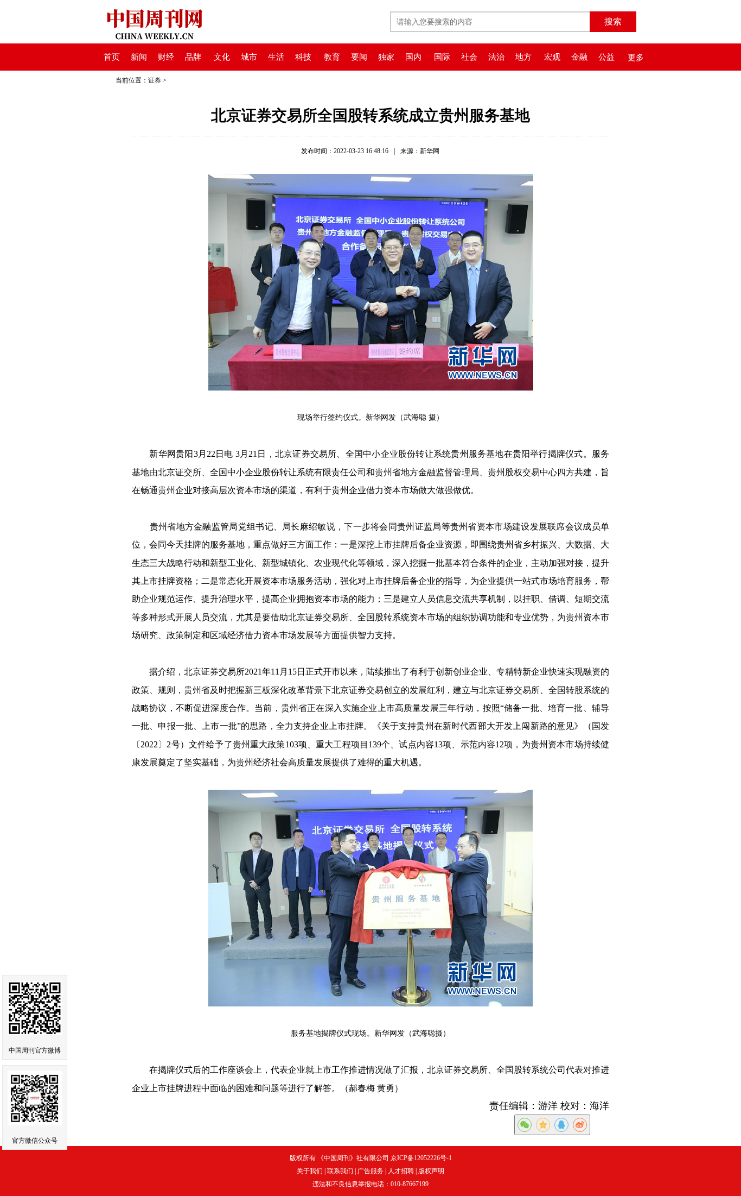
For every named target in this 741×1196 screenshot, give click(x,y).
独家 (386, 57)
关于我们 (310, 1171)
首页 (112, 57)
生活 (276, 57)
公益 (606, 57)
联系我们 (340, 1171)
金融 (579, 57)
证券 (154, 80)
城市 (249, 57)
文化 (222, 57)
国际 (442, 57)
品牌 (193, 57)
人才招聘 (401, 1171)
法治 (496, 57)
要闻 (359, 57)
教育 (332, 57)
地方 (523, 57)
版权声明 (431, 1171)
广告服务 (370, 1171)
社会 (469, 57)
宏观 (552, 57)
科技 (303, 57)
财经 (166, 57)
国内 (413, 57)
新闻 (139, 57)
